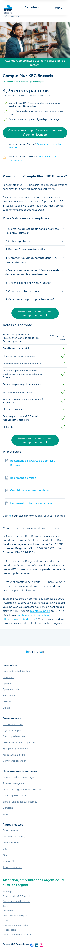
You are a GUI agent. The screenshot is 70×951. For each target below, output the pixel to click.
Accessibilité (9, 930)
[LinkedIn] (36, 944)
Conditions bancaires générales (30, 490)
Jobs (5, 920)
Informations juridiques (15, 915)
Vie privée (8, 910)
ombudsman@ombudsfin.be (35, 615)
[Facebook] (32, 944)
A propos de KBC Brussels (17, 896)
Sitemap (7, 891)
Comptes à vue (12, 16)
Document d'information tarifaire (31, 503)
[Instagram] (41, 944)
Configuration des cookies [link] (17, 934)
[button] (56, 8)
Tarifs (5, 906)
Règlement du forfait (23, 478)
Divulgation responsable (15, 925)
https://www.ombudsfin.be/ (20, 619)
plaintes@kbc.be (40, 610)
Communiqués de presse (16, 901)
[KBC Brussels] (8, 7)
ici (9, 515)
